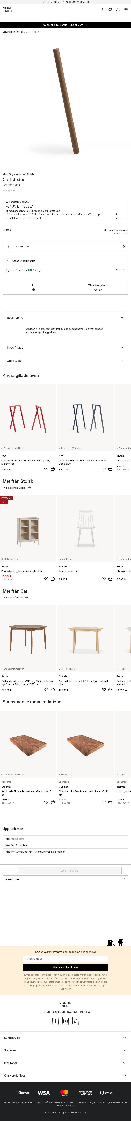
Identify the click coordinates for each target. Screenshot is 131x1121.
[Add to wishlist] (46, 469)
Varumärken (9, 31)
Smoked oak (12, 879)
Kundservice (12, 1037)
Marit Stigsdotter (12, 174)
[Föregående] (6, 102)
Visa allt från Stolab (15, 487)
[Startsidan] (9, 9)
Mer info (120, 270)
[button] (9, 191)
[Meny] (126, 9)
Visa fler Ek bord (14, 838)
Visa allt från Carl (13, 597)
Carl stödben (32, 31)
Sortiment (10, 1050)
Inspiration (11, 1063)
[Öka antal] (14, 870)
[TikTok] (75, 1021)
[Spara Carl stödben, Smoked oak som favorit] (124, 870)
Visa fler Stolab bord (17, 845)
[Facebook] (56, 1021)
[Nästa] (124, 102)
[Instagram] (65, 1021)
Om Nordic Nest (14, 1075)
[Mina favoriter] (110, 9)
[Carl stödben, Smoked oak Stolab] (65, 101)
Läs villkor (66, 989)
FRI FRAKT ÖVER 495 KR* (68, 2)
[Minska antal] (5, 870)
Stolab (20, 31)
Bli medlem (119, 216)
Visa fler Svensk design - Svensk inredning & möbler (35, 851)
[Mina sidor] (102, 9)
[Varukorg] (118, 9)
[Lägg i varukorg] (53, 469)
